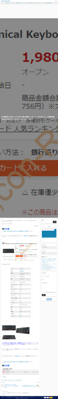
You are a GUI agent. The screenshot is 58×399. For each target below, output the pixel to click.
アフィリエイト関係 (26, 2)
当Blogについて (7, 2)
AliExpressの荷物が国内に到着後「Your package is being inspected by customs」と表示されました (49, 268)
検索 (42, 220)
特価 (4, 376)
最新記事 (10, 368)
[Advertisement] (29, 11)
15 (55, 233)
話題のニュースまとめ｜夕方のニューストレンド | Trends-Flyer (49, 261)
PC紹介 (32, 2)
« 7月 (42, 241)
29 (55, 236)
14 (53, 233)
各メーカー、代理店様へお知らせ (16, 2)
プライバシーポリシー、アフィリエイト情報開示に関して (43, 2)
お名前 (3, 394)
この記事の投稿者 (5, 368)
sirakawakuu (37, 225)
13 (51, 233)
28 (53, 236)
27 (51, 236)
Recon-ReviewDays (5, 1)
